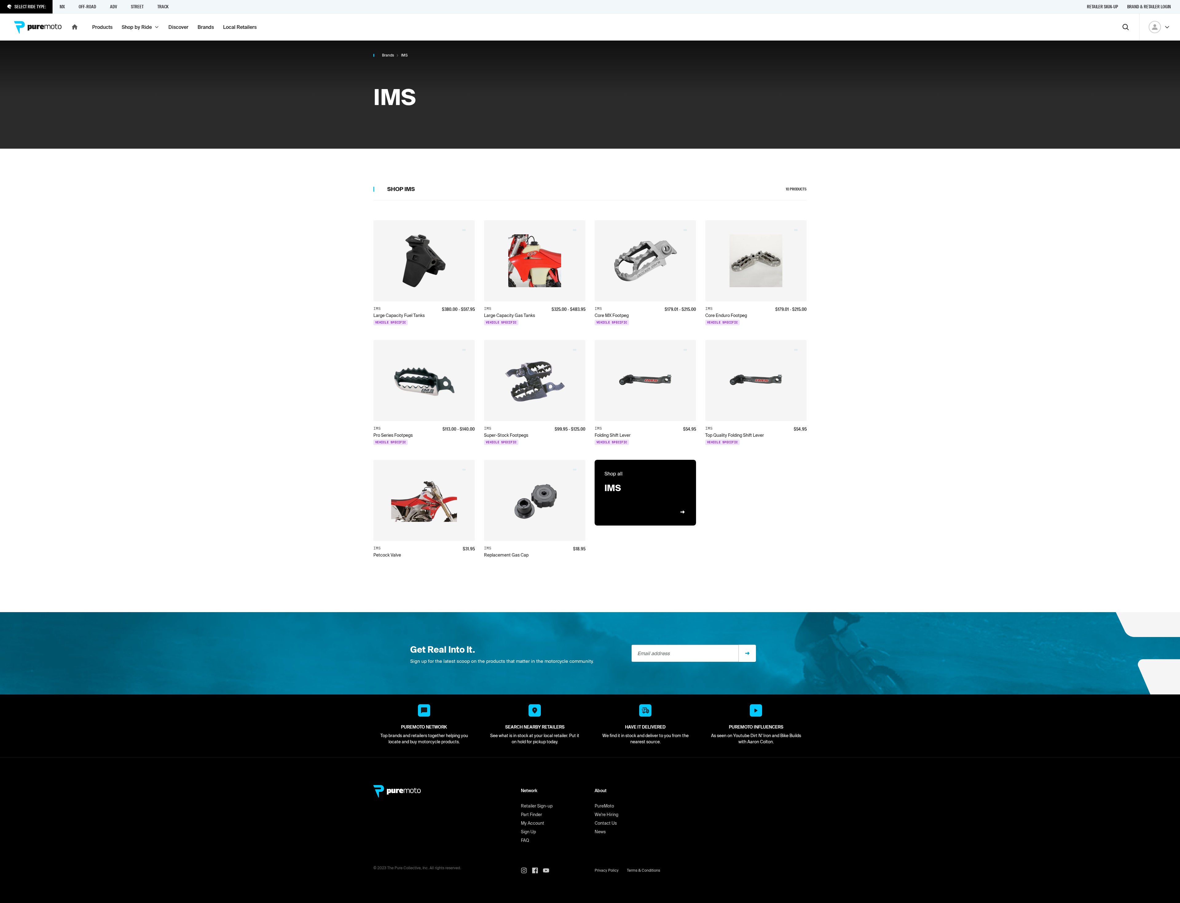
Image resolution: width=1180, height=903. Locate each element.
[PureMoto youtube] (548, 870)
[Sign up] (747, 653)
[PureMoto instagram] (526, 870)
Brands (388, 55)
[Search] (1125, 27)
